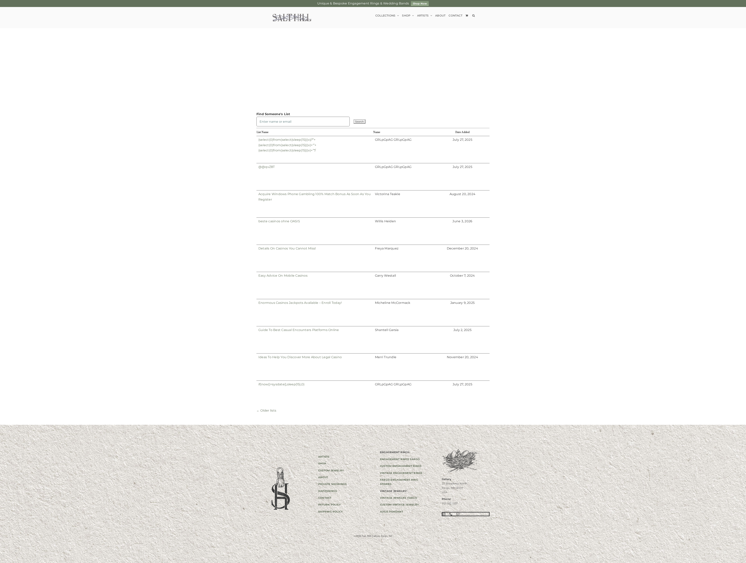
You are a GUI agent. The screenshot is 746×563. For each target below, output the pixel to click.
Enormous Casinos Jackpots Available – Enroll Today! (300, 303)
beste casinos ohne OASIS (279, 221)
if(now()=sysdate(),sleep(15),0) (281, 384)
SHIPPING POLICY (330, 511)
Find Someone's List (273, 114)
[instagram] (443, 514)
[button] (473, 15)
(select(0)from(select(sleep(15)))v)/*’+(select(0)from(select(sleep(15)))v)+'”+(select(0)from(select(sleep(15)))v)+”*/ (287, 145)
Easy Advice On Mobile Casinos (283, 275)
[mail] (457, 514)
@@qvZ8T (266, 167)
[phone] (450, 514)
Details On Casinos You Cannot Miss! (287, 248)
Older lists (266, 410)
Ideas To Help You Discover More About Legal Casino (300, 357)
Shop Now (420, 3)
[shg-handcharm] (280, 467)
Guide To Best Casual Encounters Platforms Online (298, 330)
